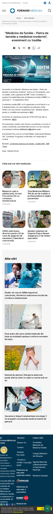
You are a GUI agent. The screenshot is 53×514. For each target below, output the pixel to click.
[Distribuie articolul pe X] (19, 48)
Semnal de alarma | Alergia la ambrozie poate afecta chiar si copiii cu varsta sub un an (26, 378)
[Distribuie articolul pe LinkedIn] (29, 48)
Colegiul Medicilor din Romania (40, 454)
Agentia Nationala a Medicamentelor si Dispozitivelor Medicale (40, 466)
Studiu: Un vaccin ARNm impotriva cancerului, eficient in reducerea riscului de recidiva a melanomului (26, 295)
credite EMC (40, 144)
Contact (25, 3)
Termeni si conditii (18, 512)
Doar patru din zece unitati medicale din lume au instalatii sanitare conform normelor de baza (26, 336)
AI (47, 508)
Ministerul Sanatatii (40, 476)
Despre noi (21, 442)
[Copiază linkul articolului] (39, 48)
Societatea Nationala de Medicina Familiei (7, 491)
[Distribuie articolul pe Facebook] (14, 48)
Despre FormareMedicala (11, 3)
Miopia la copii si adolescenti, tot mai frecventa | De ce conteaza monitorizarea (12, 196)
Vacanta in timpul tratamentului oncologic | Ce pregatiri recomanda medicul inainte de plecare (26, 419)
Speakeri (21, 438)
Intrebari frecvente (21, 453)
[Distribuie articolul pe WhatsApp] (34, 48)
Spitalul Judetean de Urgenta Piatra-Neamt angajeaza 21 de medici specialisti (39, 234)
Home (18, 18)
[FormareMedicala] (26, 11)
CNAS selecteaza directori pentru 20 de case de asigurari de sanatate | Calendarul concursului (13, 236)
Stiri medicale (29, 18)
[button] (44, 2)
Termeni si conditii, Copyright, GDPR (24, 462)
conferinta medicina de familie (22, 144)
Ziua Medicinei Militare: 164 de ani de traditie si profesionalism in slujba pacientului (39, 195)
